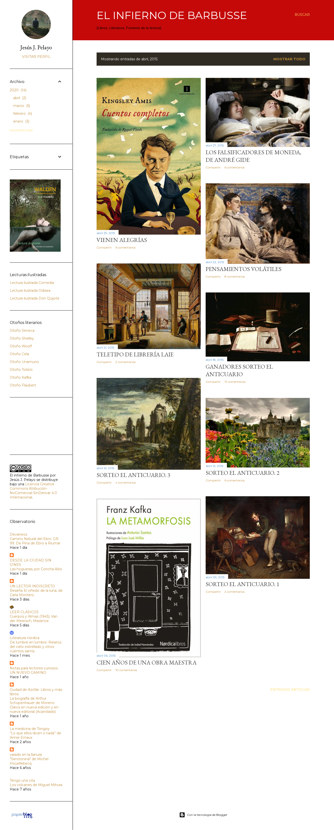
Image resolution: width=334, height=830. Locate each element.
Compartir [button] (104, 247)
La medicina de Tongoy (30, 728)
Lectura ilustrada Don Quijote (34, 298)
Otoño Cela (19, 354)
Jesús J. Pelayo (36, 47)
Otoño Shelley (22, 338)
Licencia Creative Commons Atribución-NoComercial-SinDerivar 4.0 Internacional (33, 490)
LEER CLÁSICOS (24, 612)
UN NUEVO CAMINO (28, 672)
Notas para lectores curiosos (34, 668)
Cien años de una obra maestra (147, 662)
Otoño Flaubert (23, 385)
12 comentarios (234, 382)
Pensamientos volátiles (243, 269)
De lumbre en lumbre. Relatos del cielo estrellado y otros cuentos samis (35, 646)
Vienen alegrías (122, 240)
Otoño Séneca (22, 330)
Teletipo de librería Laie (135, 354)
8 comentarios (234, 276)
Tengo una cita (22, 780)
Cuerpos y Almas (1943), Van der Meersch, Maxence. (33, 618)
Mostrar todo (289, 59)
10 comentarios (126, 670)
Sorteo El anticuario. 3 (133, 475)
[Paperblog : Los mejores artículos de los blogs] (22, 818)
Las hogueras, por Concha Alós (36, 569)
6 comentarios (125, 247)
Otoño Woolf (21, 346)
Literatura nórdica (24, 638)
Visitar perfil (36, 56)
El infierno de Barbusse (172, 15)
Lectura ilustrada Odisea (30, 290)
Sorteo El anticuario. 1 (242, 584)
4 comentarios (125, 482)
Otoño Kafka (20, 377)
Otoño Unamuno (24, 362)
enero (20, 121)
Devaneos (18, 534)
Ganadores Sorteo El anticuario (239, 370)
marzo (21, 106)
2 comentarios (125, 362)
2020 (17, 90)
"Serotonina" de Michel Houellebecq (29, 761)
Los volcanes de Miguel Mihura (36, 785)
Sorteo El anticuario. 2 (242, 473)
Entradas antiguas (290, 689)
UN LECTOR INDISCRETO (32, 586)
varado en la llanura (26, 754)
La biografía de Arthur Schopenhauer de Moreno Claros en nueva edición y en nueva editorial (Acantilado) (34, 705)
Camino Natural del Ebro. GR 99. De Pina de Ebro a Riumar (35, 541)
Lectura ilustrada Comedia (32, 282)
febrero (22, 113)
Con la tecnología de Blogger (207, 815)
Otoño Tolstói (21, 369)
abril (19, 98)
